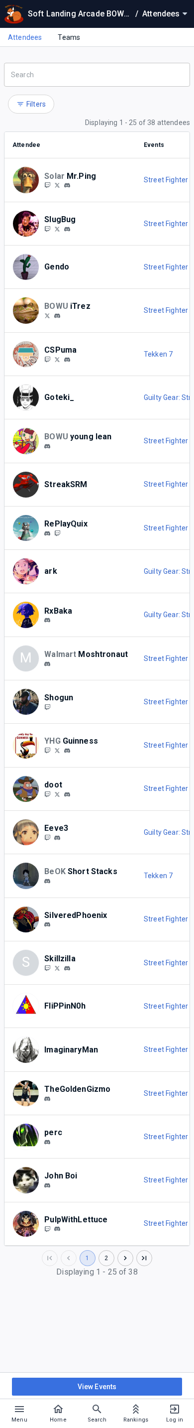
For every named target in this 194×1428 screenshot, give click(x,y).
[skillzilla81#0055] (67, 968)
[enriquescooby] (57, 185)
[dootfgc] (47, 794)
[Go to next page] (125, 1258)
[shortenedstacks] (47, 881)
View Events (97, 1387)
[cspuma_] (47, 359)
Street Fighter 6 (169, 180)
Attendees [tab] (25, 37)
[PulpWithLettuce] (47, 1229)
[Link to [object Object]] (28, 179)
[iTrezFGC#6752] (57, 315)
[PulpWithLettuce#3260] (57, 1229)
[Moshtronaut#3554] (47, 663)
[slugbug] (67, 229)
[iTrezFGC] (47, 315)
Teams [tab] (69, 37)
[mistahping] (47, 185)
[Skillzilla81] (47, 968)
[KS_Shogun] (47, 707)
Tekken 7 (158, 354)
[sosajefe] (47, 1142)
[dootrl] (67, 794)
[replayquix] (47, 533)
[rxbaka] (47, 620)
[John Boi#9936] (47, 1185)
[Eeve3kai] (47, 837)
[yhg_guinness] (67, 750)
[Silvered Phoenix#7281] (47, 924)
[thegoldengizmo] (47, 1098)
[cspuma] (67, 359)
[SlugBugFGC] (57, 229)
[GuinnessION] (47, 750)
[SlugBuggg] (47, 229)
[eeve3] (57, 837)
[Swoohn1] (57, 794)
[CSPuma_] (57, 359)
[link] (67, 185)
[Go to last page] (144, 1258)
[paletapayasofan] (47, 446)
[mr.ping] (67, 185)
